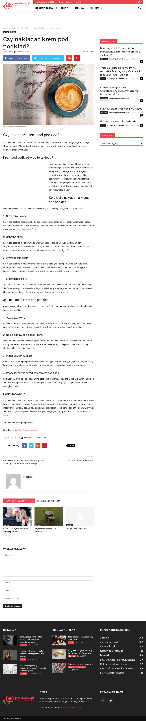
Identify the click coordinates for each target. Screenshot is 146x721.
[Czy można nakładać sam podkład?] (49, 516)
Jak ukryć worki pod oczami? (80, 460)
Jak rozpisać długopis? (76, 529)
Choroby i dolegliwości (77, 667)
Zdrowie (96, 7)
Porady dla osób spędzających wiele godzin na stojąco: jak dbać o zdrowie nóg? (23, 462)
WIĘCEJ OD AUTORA (49, 500)
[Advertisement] (73, 19)
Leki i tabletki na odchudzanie (117, 659)
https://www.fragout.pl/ (27, 430)
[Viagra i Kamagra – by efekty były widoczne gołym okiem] (59, 654)
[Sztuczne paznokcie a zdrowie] (59, 668)
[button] (139, 8)
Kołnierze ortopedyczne (113, 664)
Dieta (65, 7)
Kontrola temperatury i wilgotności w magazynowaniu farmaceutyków (119, 91)
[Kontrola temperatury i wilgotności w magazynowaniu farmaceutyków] (10, 669)
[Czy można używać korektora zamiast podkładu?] (17, 516)
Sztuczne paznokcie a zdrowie (80, 664)
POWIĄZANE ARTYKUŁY (19, 500)
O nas (61, 2)
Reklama (69, 2)
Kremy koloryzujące (111, 650)
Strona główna (46, 7)
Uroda (79, 7)
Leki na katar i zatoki (112, 672)
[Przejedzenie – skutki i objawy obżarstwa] (59, 640)
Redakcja (12, 52)
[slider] (11, 437)
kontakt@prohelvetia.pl (70, 707)
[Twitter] (138, 2)
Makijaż (13, 32)
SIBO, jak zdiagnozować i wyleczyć (121, 108)
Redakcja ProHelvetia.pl (119, 59)
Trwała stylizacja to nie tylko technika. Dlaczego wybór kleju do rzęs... (32, 653)
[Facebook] (134, 2)
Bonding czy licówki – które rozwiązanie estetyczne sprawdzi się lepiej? (120, 52)
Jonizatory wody (110, 641)
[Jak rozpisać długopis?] (80, 516)
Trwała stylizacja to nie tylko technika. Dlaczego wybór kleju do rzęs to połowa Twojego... (120, 71)
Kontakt (78, 2)
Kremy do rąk (108, 646)
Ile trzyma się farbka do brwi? (118, 121)
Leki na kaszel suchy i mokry (117, 668)
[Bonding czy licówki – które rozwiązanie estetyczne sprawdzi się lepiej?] (10, 640)
